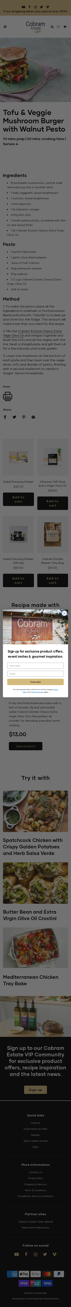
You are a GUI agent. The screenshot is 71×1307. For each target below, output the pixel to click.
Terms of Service (37, 692)
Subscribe (35, 682)
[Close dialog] (64, 613)
